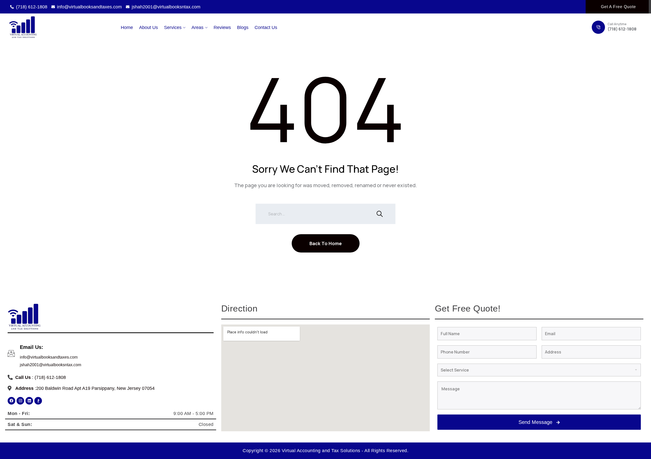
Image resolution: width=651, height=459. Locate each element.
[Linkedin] (29, 401)
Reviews (222, 27)
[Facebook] (11, 401)
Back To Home (325, 243)
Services (173, 27)
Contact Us (266, 27)
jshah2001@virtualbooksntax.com (50, 365)
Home (127, 27)
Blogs (242, 27)
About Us (148, 27)
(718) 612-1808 (622, 29)
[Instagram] (20, 401)
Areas (197, 27)
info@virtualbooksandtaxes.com (49, 357)
